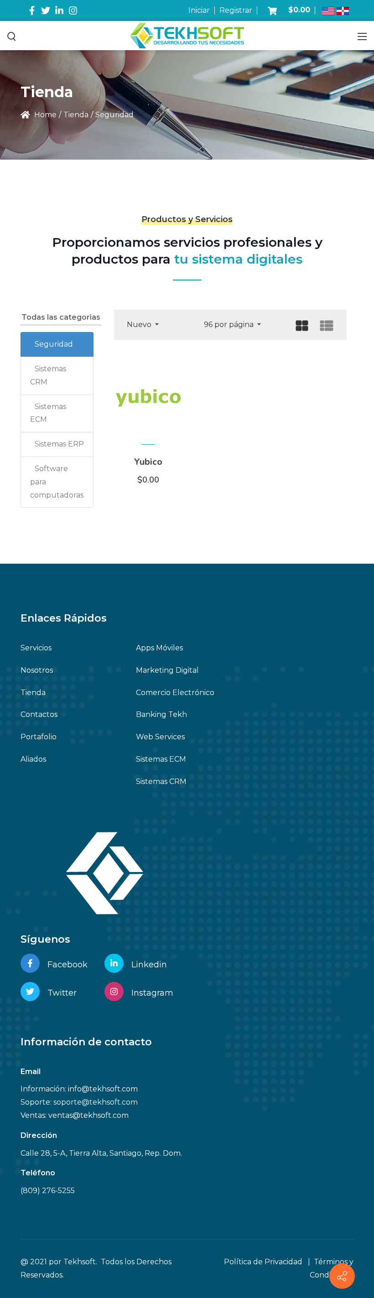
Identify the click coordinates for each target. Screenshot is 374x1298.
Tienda (33, 692)
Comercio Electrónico (175, 692)
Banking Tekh (161, 714)
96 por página (229, 324)
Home (44, 114)
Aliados (33, 759)
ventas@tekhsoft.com (88, 1115)
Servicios (36, 648)
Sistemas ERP (59, 444)
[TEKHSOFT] (187, 35)
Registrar (235, 10)
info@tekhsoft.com (103, 1089)
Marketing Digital (167, 670)
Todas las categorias (60, 317)
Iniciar (199, 10)
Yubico (148, 462)
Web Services (160, 736)
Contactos (39, 714)
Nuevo (140, 324)
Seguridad (54, 344)
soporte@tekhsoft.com (95, 1102)
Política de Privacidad (263, 1261)
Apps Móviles (159, 648)
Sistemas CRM (161, 781)
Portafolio (39, 736)
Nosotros (37, 670)
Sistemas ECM (161, 759)
